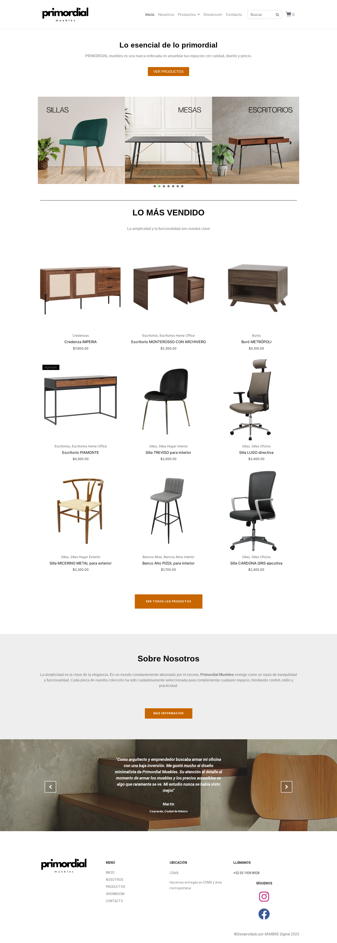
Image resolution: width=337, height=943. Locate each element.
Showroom (212, 14)
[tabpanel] (81, 140)
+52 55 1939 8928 (246, 873)
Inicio (150, 14)
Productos (187, 14)
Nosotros (166, 14)
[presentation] (154, 186)
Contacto (234, 14)
